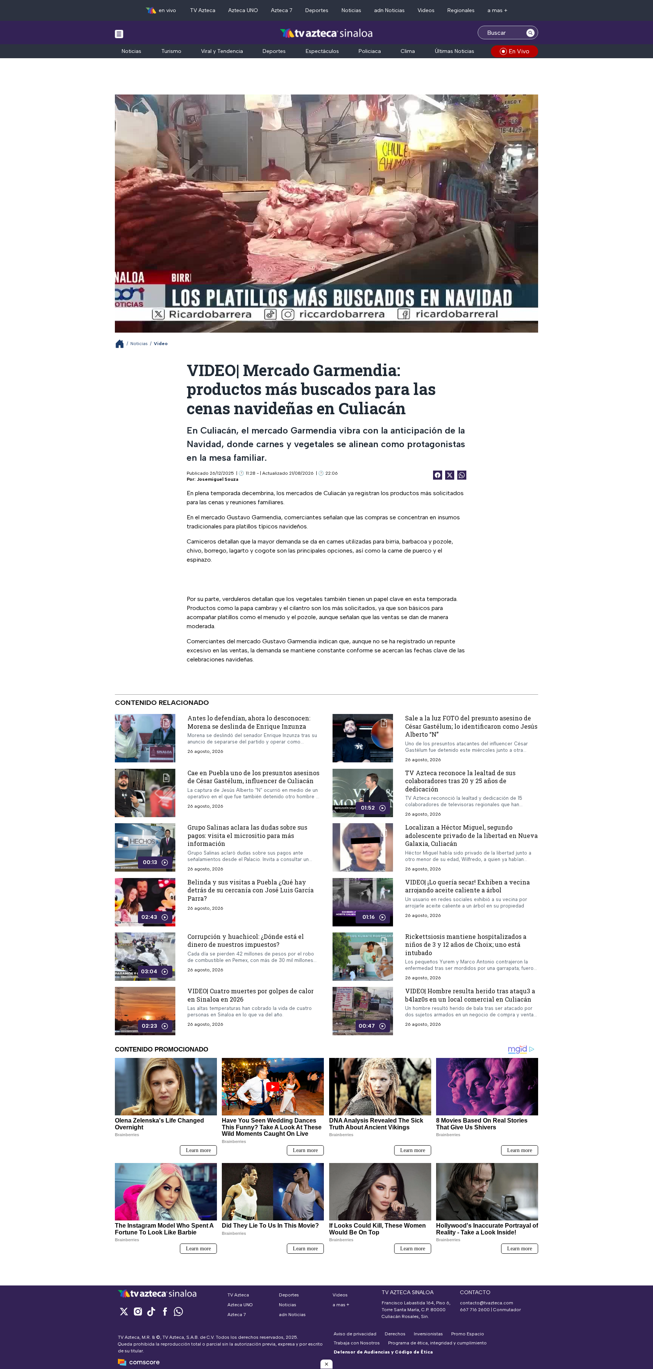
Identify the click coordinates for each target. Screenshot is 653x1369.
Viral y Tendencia (222, 51)
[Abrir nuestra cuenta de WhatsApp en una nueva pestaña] (178, 1311)
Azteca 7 (281, 10)
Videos (426, 10)
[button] (326, 1364)
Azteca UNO (243, 10)
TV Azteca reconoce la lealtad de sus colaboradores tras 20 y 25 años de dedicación (460, 781)
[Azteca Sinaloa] (326, 33)
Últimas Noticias (454, 51)
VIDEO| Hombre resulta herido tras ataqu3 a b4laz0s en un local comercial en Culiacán (470, 995)
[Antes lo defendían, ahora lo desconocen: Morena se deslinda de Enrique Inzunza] (145, 738)
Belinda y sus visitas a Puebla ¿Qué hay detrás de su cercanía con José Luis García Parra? (250, 890)
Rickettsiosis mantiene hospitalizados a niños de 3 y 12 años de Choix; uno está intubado (465, 944)
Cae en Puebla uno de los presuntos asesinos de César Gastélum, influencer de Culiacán (253, 777)
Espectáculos (322, 51)
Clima (408, 51)
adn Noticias (389, 10)
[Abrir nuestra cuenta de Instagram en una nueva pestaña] (137, 1311)
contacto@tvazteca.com (486, 1303)
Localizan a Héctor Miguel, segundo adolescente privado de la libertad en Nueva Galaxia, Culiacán (471, 835)
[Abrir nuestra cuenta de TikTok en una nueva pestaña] (151, 1311)
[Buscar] (530, 32)
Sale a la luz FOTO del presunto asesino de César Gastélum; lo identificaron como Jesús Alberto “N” (471, 726)
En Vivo (519, 51)
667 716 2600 (475, 1309)
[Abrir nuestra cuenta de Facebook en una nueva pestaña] (164, 1311)
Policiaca (370, 51)
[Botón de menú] (119, 33)
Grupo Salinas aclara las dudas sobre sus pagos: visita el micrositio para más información (247, 835)
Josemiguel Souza (217, 479)
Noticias (351, 10)
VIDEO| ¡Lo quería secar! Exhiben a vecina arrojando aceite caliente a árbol (467, 886)
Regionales (461, 10)
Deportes (316, 10)
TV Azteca (202, 10)
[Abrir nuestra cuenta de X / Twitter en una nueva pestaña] (123, 1311)
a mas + (497, 10)
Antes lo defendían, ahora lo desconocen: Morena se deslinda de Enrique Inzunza (248, 722)
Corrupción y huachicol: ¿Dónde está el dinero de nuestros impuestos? (245, 940)
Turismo (171, 51)
